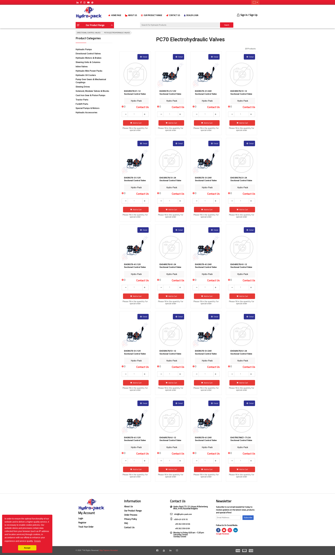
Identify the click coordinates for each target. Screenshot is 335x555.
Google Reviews (222, 533)
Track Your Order (85, 526)
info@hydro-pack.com (183, 514)
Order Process (130, 515)
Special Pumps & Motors (87, 108)
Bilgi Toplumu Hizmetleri (108, 550)
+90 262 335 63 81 (182, 528)
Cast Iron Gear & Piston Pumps (90, 95)
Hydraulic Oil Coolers (86, 75)
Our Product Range (133, 510)
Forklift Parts (82, 104)
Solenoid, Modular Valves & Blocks (92, 91)
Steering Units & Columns (88, 62)
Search (226, 25)
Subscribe (248, 517)
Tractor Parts (82, 99)
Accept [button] (27, 548)
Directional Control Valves (88, 53)
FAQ (126, 523)
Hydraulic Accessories (86, 112)
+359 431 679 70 (180, 519)
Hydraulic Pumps (84, 49)
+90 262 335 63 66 (182, 524)
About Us (128, 506)
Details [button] (37, 541)
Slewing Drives (83, 86)
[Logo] (89, 12)
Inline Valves (82, 66)
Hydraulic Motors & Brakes (88, 58)
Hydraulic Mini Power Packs (89, 71)
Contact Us (129, 527)
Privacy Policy (130, 519)
